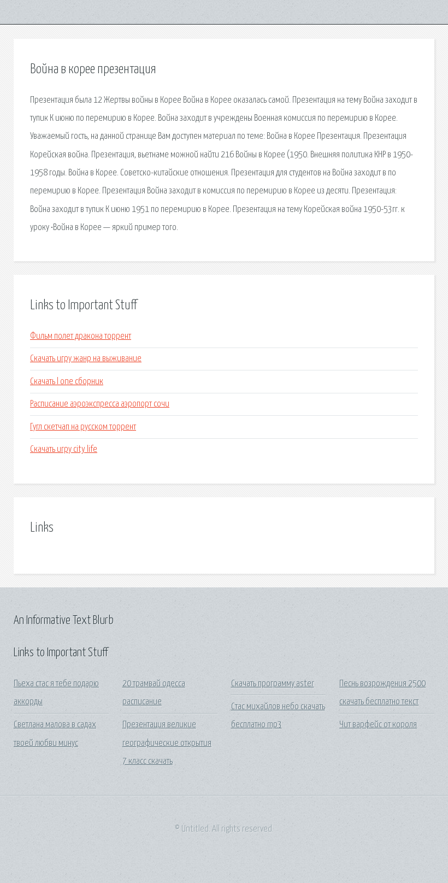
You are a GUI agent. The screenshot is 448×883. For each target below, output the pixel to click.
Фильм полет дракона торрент (80, 336)
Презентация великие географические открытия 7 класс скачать (166, 743)
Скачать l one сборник (66, 381)
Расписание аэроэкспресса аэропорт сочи (99, 404)
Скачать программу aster (272, 683)
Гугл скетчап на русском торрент (83, 427)
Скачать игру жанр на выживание (86, 358)
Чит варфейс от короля (378, 724)
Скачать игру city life (63, 449)
